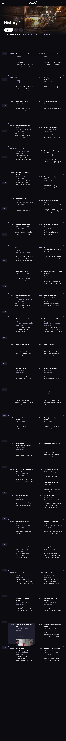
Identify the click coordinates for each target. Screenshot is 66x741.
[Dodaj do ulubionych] (16, 30)
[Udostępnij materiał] (21, 30)
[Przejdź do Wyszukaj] (62, 3)
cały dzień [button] (59, 44)
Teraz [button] (40, 44)
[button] (63, 49)
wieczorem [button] (51, 44)
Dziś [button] (36, 44)
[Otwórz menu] (3, 2)
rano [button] (44, 44)
